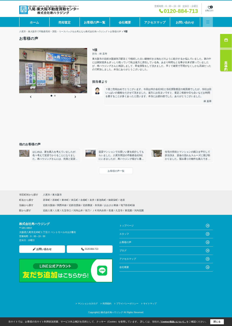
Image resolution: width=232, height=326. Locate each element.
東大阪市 (57, 194)
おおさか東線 (111, 205)
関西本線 (62, 205)
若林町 (56, 200)
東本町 (65, 200)
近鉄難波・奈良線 (93, 205)
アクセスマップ (155, 22)
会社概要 (125, 22)
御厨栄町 (113, 200)
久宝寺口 (66, 210)
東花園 (128, 210)
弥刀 (87, 210)
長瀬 (111, 210)
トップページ (126, 225)
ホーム (34, 22)
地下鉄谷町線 (128, 205)
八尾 (57, 210)
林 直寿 (207, 101)
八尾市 (46, 194)
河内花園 (139, 210)
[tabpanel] (53, 70)
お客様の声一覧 (94, 22)
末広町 (75, 200)
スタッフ (124, 233)
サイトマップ (150, 303)
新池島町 (102, 200)
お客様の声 (125, 242)
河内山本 (78, 210)
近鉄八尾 (47, 210)
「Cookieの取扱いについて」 (172, 322)
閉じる (217, 321)
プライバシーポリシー (127, 303)
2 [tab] (55, 96)
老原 (122, 200)
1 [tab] (51, 96)
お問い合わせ (185, 22)
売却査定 (64, 22)
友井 (92, 200)
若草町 (47, 200)
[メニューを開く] (207, 22)
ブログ (123, 250)
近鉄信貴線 (75, 205)
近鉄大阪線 (49, 205)
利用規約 (107, 303)
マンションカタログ (88, 303)
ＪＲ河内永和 (99, 210)
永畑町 (84, 200)
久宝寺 (119, 210)
